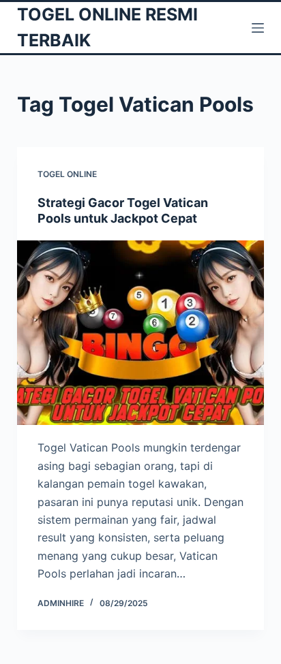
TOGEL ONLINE (67, 174)
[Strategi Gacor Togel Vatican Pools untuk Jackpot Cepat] (141, 333)
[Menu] (258, 28)
